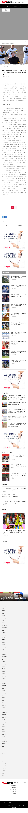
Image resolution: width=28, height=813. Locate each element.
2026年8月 (4, 606)
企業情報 (14, 793)
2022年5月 (4, 729)
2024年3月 (4, 676)
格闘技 (15, 6)
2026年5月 (4, 613)
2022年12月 (4, 712)
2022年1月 (4, 739)
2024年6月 (4, 668)
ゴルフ (3, 753)
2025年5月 (4, 642)
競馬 (3, 773)
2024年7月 (4, 666)
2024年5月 (4, 671)
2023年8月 (4, 693)
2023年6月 (4, 697)
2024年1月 (4, 681)
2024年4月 (4, 673)
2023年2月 (4, 707)
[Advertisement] (14, 26)
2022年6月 (4, 726)
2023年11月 (4, 685)
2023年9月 (4, 690)
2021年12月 (4, 741)
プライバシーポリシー (14, 789)
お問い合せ (14, 791)
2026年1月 (4, 622)
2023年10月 (4, 688)
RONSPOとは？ (14, 785)
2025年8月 (4, 635)
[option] (7, 596)
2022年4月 (4, 731)
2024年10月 (4, 659)
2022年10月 (4, 717)
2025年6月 (4, 639)
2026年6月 (4, 610)
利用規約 (14, 787)
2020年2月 (4, 746)
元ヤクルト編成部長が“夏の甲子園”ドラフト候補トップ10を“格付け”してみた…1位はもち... (17, 418)
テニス (21, 6)
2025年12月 (4, 625)
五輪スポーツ (5, 768)
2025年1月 (4, 651)
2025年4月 (4, 644)
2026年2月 (4, 620)
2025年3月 (4, 647)
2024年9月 (4, 661)
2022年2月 (4, 736)
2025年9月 (4, 632)
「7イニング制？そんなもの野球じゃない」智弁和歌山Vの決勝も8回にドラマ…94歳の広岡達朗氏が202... (17, 425)
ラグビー (4, 763)
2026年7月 (4, 608)
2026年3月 (4, 618)
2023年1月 (4, 710)
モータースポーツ (6, 761)
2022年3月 (4, 734)
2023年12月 (4, 683)
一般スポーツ (5, 765)
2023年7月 (4, 695)
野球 (3, 6)
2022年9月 (4, 719)
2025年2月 (4, 649)
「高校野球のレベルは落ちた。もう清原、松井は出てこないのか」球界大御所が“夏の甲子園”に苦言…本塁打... (17, 397)
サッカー (9, 6)
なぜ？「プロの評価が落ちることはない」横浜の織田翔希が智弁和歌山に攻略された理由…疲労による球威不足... (17, 411)
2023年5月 (4, 700)
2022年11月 (4, 714)
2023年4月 (4, 702)
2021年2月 (4, 743)
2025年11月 (4, 627)
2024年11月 (4, 656)
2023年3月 (4, 705)
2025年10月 (4, 630)
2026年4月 (4, 615)
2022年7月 (4, 724)
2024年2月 (4, 678)
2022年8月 (4, 722)
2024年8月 (4, 664)
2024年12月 (4, 654)
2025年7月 (4, 637)
